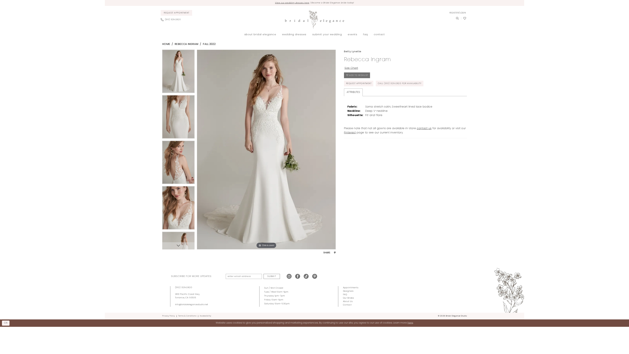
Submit (271, 276)
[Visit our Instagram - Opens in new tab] (289, 276)
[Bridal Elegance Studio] (314, 19)
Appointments (350, 288)
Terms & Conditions (187, 316)
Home (166, 44)
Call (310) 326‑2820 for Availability (400, 84)
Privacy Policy (168, 316)
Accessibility (205, 316)
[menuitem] (176, 13)
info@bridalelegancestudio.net (191, 305)
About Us (348, 302)
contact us (424, 128)
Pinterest (350, 132)
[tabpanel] (178, 72)
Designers (348, 291)
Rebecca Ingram (186, 44)
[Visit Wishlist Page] (464, 18)
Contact (347, 305)
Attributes (353, 92)
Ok (6, 323)
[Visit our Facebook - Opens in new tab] (297, 276)
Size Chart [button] (351, 68)
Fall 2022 (209, 44)
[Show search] (457, 18)
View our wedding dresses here (292, 3)
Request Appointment (359, 84)
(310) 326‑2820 (183, 287)
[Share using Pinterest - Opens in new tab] (335, 252)
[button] (457, 12)
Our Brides (348, 298)
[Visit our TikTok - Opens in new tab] (306, 276)
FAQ (345, 295)
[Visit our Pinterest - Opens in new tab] (314, 276)
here (410, 323)
